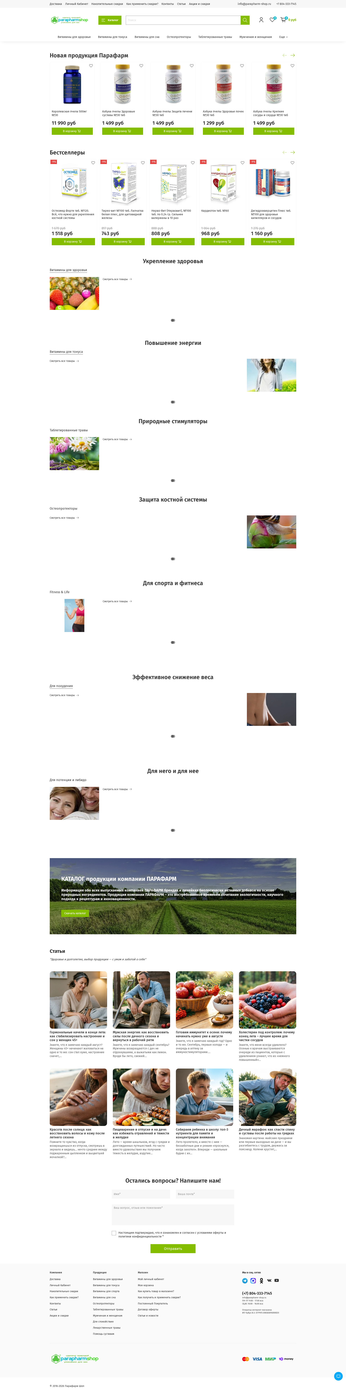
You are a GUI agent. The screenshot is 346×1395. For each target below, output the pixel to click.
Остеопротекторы (179, 37)
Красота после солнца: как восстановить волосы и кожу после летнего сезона (77, 1133)
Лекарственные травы (107, 1327)
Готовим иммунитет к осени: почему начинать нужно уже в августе (204, 1034)
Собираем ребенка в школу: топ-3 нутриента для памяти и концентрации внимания (202, 1133)
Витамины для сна (147, 37)
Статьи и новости (148, 1315)
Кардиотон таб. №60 (215, 210)
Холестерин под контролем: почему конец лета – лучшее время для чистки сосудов (267, 1036)
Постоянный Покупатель (153, 1303)
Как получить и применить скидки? (159, 1297)
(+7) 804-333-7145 (257, 1293)
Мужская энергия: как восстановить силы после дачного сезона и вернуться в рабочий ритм (141, 1036)
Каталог (113, 20)
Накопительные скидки (107, 4)
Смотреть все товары (115, 279)
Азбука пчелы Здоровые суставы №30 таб (118, 113)
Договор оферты (148, 1309)
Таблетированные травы (215, 37)
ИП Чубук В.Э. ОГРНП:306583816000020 (260, 1313)
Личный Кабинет (76, 4)
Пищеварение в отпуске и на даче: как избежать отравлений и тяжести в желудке (141, 1133)
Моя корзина (146, 1285)
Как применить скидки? (142, 4)
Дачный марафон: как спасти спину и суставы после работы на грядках (267, 1131)
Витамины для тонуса (112, 37)
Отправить (173, 1248)
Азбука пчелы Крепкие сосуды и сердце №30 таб (270, 113)
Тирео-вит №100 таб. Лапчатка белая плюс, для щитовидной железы (122, 214)
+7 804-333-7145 (286, 4)
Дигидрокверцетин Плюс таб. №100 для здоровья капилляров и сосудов (271, 214)
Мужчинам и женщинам (255, 37)
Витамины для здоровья (74, 37)
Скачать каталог (75, 913)
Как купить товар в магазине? (156, 1291)
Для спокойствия (103, 1321)
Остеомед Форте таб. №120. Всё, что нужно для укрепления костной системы (73, 214)
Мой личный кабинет (151, 1279)
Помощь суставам (103, 1333)
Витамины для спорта (106, 1291)
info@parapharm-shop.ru (254, 4)
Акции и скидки (199, 4)
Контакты (167, 4)
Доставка (56, 4)
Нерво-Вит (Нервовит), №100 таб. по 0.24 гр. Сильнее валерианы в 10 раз (171, 214)
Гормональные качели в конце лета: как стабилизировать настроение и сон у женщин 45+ (78, 1036)
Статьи (181, 4)
